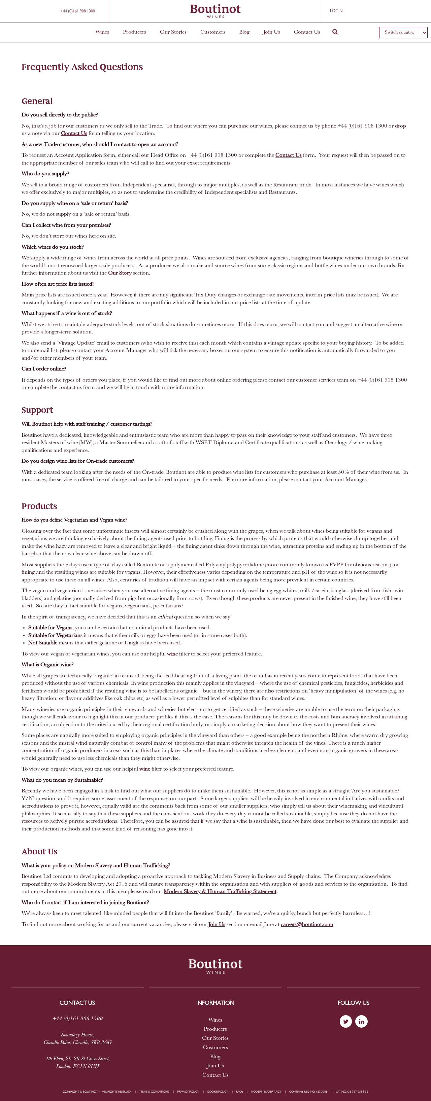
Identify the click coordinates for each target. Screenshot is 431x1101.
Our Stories (173, 32)
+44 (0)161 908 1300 (77, 11)
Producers (134, 32)
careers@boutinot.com (307, 925)
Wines (102, 32)
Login (336, 11)
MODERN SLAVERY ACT (266, 1091)
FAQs (239, 1091)
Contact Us (307, 32)
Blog (244, 32)
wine (172, 654)
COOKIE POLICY (217, 1091)
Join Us (271, 32)
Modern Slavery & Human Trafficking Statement (220, 892)
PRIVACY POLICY (188, 1091)
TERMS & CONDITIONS (154, 1091)
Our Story (120, 273)
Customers (212, 32)
